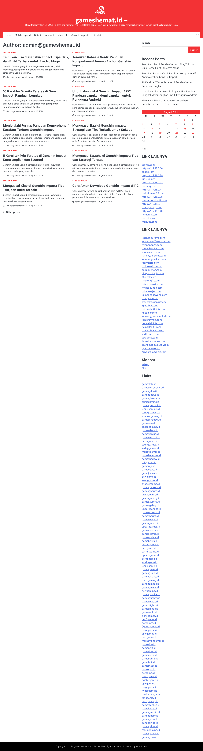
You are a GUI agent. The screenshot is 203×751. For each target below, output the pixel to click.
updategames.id (151, 526)
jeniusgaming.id (151, 409)
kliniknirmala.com (152, 319)
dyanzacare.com (151, 348)
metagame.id (149, 676)
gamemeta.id (149, 655)
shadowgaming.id (152, 416)
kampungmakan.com (154, 259)
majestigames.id (151, 451)
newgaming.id (150, 494)
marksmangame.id (152, 694)
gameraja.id (148, 466)
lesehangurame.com (153, 237)
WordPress (141, 746)
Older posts (13, 212)
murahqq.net (149, 186)
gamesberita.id (150, 516)
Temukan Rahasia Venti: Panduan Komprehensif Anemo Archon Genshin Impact (101, 61)
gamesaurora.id (151, 501)
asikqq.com (148, 164)
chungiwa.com (150, 298)
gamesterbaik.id (151, 437)
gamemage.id (149, 665)
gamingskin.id (150, 573)
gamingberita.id (151, 491)
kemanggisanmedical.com (156, 316)
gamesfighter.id (150, 605)
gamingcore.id (150, 719)
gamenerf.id (149, 648)
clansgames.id (150, 615)
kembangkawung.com (154, 294)
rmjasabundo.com (152, 287)
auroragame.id (150, 544)
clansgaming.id (150, 580)
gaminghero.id (150, 715)
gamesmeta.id (150, 601)
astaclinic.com (150, 337)
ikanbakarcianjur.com (154, 302)
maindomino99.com (153, 193)
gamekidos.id (149, 708)
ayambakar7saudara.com (156, 241)
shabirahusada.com (153, 330)
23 (193, 132)
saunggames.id (150, 444)
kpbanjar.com (149, 312)
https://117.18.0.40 (152, 211)
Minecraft (63, 35)
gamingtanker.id (151, 594)
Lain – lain (97, 35)
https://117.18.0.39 (152, 175)
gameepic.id (148, 669)
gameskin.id (148, 644)
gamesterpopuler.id (153, 387)
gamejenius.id (150, 473)
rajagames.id (149, 462)
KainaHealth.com (151, 327)
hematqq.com (150, 214)
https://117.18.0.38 (152, 196)
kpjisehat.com (150, 305)
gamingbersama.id (152, 398)
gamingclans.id (150, 576)
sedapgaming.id (151, 426)
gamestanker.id (150, 705)
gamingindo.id (150, 722)
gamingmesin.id (151, 712)
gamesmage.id (150, 608)
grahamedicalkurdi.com (155, 344)
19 (160, 132)
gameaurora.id (150, 530)
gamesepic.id (149, 612)
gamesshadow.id (151, 419)
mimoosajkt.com (151, 291)
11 (152, 128)
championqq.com (152, 207)
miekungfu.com (151, 280)
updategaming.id (151, 508)
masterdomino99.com (154, 200)
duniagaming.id (150, 401)
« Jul (144, 148)
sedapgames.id (150, 448)
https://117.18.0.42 (152, 182)
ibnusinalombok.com (154, 341)
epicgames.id (149, 633)
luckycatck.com (150, 262)
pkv (144, 368)
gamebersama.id (151, 455)
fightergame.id (150, 680)
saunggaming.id (151, 412)
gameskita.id (149, 384)
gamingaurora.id (151, 487)
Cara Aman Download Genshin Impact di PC (105, 186)
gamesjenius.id (150, 434)
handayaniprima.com (154, 255)
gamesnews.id (150, 519)
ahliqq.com (148, 171)
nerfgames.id (149, 619)
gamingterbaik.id (151, 405)
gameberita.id (150, 541)
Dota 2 (37, 35)
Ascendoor (115, 746)
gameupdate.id (150, 537)
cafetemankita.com (152, 284)
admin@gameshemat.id (16, 77)
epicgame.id (148, 683)
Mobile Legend (23, 35)
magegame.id (149, 687)
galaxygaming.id (151, 498)
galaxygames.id (150, 523)
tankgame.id (149, 697)
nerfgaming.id (150, 590)
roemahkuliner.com (153, 248)
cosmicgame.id (150, 551)
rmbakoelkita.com (152, 266)
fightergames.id (151, 626)
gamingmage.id (150, 583)
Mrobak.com (149, 277)
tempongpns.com (152, 245)
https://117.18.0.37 (152, 204)
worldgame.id (149, 562)
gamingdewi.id (150, 391)
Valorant (49, 35)
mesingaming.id (151, 730)
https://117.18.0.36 (152, 168)
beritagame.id (150, 558)
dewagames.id (150, 441)
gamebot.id (148, 662)
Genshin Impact (79, 35)
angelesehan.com (152, 269)
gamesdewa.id (150, 430)
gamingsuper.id (150, 733)
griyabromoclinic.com (154, 352)
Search (146, 43)
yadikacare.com (150, 334)
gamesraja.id (149, 423)
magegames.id (150, 630)
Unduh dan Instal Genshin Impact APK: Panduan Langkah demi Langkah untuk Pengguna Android (101, 95)
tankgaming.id (150, 701)
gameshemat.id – (101, 20)
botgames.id (149, 623)
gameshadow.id (151, 458)
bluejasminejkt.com (153, 273)
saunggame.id (150, 480)
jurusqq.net (148, 179)
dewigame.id (149, 476)
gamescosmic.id (151, 512)
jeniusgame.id (150, 565)
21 (176, 132)
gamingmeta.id (150, 587)
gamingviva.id (149, 737)
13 (168, 128)
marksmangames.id (153, 640)
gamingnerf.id (150, 569)
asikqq (145, 364)
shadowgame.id (151, 483)
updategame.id (150, 555)
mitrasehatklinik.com (154, 309)
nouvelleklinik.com (152, 323)
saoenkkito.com (151, 252)
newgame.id (149, 548)
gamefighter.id (150, 658)
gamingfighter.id (151, 598)
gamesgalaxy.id (150, 505)
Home (8, 35)
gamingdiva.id (150, 726)
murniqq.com (149, 218)
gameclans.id (149, 651)
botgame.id (148, 672)
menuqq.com (149, 221)
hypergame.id (149, 690)
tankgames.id (149, 637)
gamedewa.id (149, 469)
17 (143, 132)
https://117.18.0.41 (152, 189)
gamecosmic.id (150, 533)
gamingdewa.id (150, 394)
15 (185, 128)
